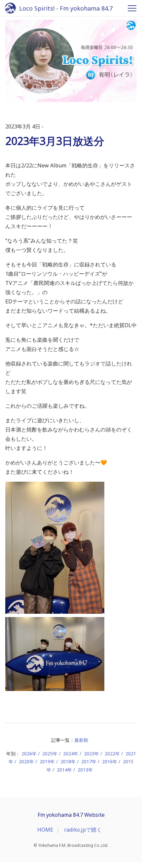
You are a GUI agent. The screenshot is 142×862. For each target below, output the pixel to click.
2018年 (68, 761)
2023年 (91, 753)
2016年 (109, 761)
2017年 (88, 761)
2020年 (26, 761)
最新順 (81, 740)
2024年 (70, 753)
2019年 (47, 761)
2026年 (29, 753)
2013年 (85, 770)
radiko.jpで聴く (83, 829)
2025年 (49, 753)
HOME (45, 829)
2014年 (64, 770)
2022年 (112, 753)
